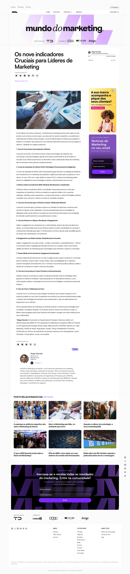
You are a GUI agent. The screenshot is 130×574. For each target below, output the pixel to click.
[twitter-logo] (15, 528)
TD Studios (20, 7)
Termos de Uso (105, 534)
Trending (79, 532)
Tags (102, 537)
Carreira (79, 548)
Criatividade (80, 550)
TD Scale (28, 7)
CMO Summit (57, 534)
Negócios (80, 534)
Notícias (55, 532)
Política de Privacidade (108, 532)
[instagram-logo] (12, 528)
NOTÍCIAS (57, 12)
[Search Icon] (115, 7)
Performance (81, 540)
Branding (80, 537)
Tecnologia (80, 553)
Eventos (13, 7)
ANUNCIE (79, 12)
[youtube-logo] (21, 528)
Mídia (78, 542)
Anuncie (55, 537)
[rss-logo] (23, 528)
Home (48, 12)
